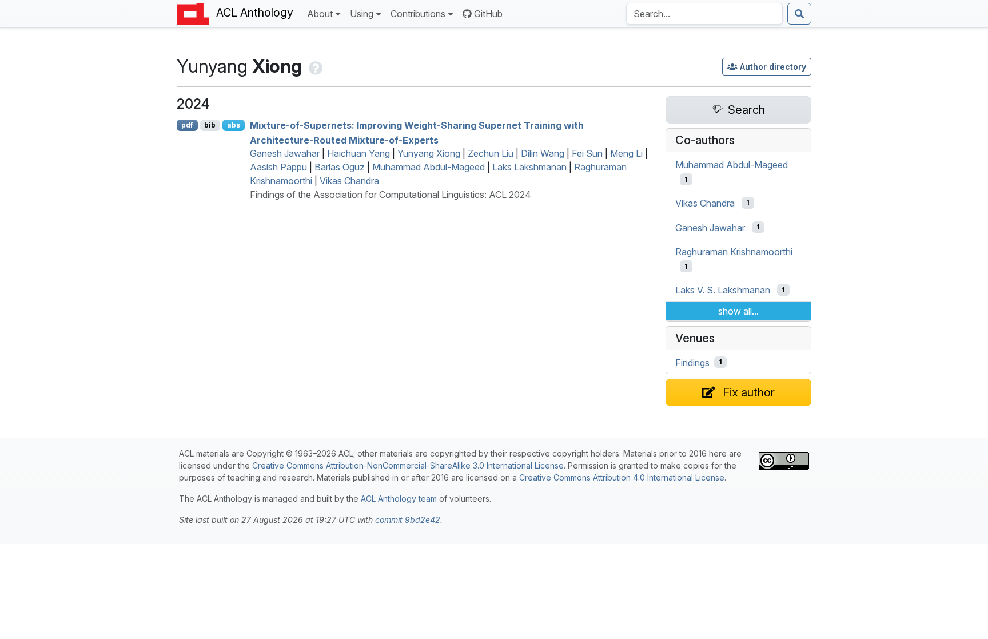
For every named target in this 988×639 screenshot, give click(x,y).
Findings (692, 362)
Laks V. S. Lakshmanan (722, 290)
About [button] (320, 13)
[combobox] (704, 14)
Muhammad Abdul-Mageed (428, 167)
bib (210, 125)
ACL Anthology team (399, 498)
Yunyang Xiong (428, 153)
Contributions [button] (418, 13)
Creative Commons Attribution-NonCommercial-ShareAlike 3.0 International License (408, 465)
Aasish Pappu (278, 167)
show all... (738, 311)
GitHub (488, 13)
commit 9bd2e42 (407, 520)
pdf (187, 125)
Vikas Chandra (349, 180)
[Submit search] (799, 14)
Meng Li (626, 153)
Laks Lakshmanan (529, 167)
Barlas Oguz (339, 167)
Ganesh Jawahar (285, 153)
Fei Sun (587, 153)
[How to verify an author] (314, 66)
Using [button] (361, 13)
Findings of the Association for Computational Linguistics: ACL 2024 (390, 194)
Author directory (773, 67)
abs (233, 125)
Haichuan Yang (358, 153)
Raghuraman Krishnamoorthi (733, 251)
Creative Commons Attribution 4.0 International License (621, 477)
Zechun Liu (490, 153)
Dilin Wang (542, 153)
